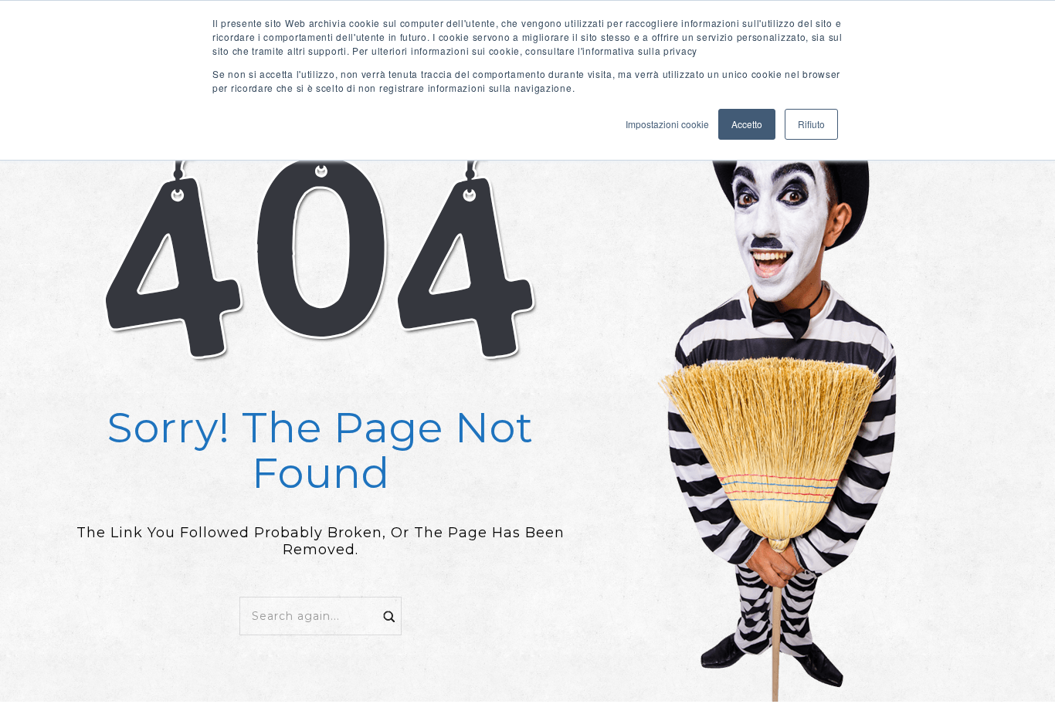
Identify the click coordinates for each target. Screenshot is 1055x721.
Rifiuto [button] (811, 123)
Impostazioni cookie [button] (667, 123)
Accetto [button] (746, 123)
